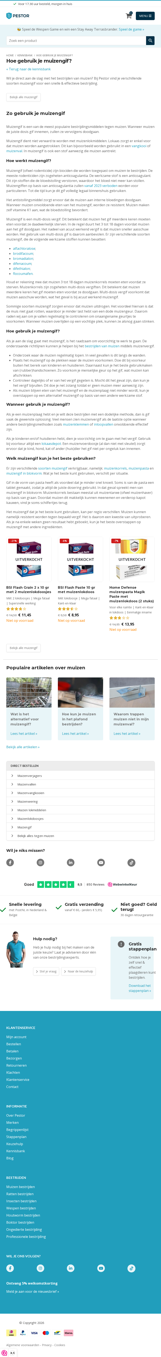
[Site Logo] (17, 16)
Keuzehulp (14, 1144)
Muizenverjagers (29, 776)
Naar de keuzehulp (80, 971)
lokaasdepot (51, 443)
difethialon (21, 268)
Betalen (12, 1051)
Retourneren (16, 1065)
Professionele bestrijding (26, 1236)
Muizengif (24, 827)
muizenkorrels (115, 468)
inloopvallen (103, 424)
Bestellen (13, 1044)
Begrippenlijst (17, 1129)
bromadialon (23, 258)
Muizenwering (27, 801)
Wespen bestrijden (21, 1208)
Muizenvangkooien (30, 793)
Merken (12, 1122)
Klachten (13, 1072)
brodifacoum (23, 253)
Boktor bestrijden (20, 1222)
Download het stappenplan (140, 988)
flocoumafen (23, 273)
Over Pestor (15, 1115)
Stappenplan (16, 1136)
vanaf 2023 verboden (100, 185)
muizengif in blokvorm (24, 473)
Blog (10, 1158)
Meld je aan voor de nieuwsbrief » (32, 1291)
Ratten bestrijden (20, 1194)
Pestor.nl (12, 1323)
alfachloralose (24, 248)
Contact (12, 1086)
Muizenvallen (26, 784)
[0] (129, 16)
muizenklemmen (76, 424)
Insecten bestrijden (21, 1201)
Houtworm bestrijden (23, 1215)
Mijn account (16, 1037)
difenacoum (22, 263)
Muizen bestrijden (20, 1186)
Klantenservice (17, 1079)
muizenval (14, 151)
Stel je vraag (47, 971)
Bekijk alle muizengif (23, 97)
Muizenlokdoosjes (30, 818)
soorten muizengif (52, 468)
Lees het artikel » (23, 733)
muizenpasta (139, 468)
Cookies (59, 1345)
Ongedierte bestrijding (24, 1229)
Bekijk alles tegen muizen (35, 836)
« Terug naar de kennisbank (28, 69)
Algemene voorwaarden (22, 1345)
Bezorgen (14, 1058)
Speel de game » (131, 29)
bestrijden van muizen (102, 346)
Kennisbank (15, 1151)
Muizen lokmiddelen (31, 810)
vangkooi (139, 146)
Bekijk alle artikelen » (23, 747)
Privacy (47, 1345)
